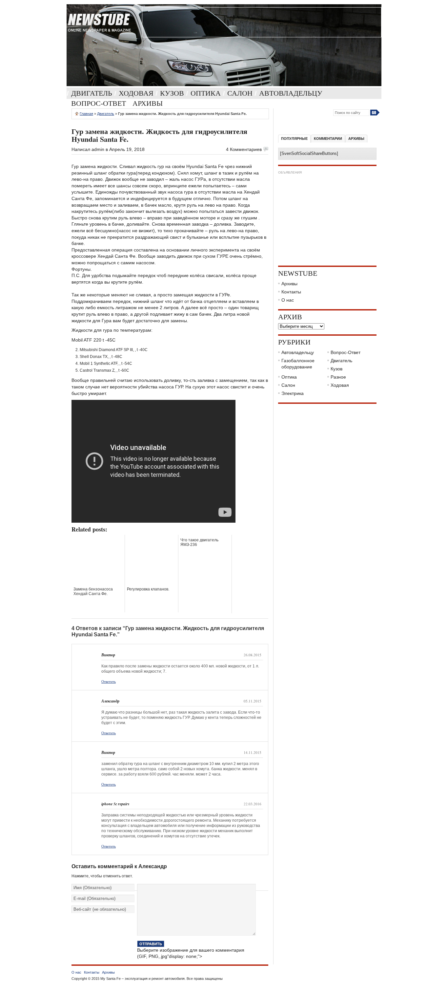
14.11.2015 (252, 752)
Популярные (294, 138)
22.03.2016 (252, 803)
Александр (152, 866)
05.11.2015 (252, 701)
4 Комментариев (244, 149)
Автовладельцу (290, 93)
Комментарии (328, 138)
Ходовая (136, 93)
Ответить (108, 681)
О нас (287, 300)
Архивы (147, 103)
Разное (338, 377)
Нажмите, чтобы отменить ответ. (102, 876)
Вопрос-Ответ (98, 103)
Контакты (291, 291)
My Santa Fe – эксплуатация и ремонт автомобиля (142, 979)
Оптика (206, 93)
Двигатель (91, 93)
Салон (240, 93)
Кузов (172, 93)
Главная (86, 114)
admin (98, 149)
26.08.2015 (252, 654)
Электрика (292, 393)
